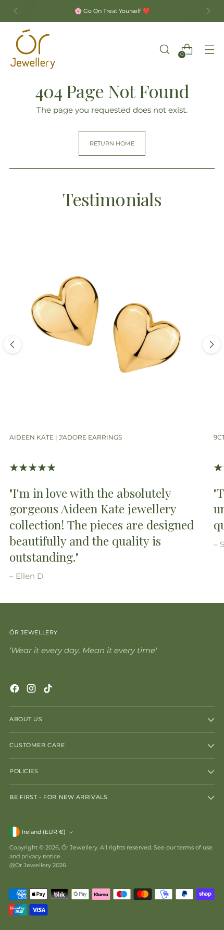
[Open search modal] (164, 49)
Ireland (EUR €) (44, 831)
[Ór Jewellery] (32, 49)
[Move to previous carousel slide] (12, 344)
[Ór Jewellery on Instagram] (32, 690)
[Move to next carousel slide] (211, 344)
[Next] (208, 11)
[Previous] (15, 11)
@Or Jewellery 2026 (37, 865)
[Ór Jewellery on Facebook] (15, 690)
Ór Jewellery (79, 847)
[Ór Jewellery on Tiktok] (49, 690)
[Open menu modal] (209, 49)
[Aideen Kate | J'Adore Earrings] (106, 327)
